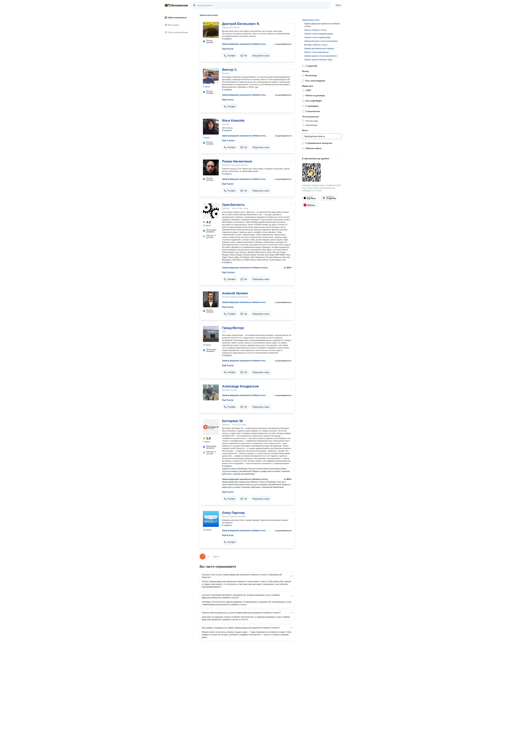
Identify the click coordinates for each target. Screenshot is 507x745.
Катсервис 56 (232, 421)
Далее (216, 556)
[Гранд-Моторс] (211, 334)
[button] (230, 56)
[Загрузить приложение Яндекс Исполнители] (322, 172)
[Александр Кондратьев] (211, 392)
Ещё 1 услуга (228, 140)
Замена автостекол (311, 20)
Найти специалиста (177, 17)
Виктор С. (230, 69)
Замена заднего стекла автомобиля (320, 56)
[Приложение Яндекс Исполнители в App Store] (310, 198)
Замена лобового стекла (315, 30)
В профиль (227, 39)
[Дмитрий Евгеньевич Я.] (211, 30)
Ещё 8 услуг (228, 49)
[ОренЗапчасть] (211, 211)
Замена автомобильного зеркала (319, 48)
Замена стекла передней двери (318, 34)
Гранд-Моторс (233, 328)
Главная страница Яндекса (166, 5)
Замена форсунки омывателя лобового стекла (244, 44)
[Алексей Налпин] (211, 299)
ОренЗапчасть (233, 204)
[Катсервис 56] (211, 427)
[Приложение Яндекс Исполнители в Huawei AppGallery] (310, 205)
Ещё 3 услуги (228, 272)
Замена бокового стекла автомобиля (321, 41)
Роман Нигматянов (237, 161)
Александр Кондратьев (240, 386)
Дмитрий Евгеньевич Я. (241, 24)
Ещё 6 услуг (228, 184)
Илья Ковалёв (233, 120)
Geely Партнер (233, 513)
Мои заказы (173, 25)
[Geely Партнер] (211, 519)
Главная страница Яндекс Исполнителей (176, 5)
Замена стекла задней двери (317, 37)
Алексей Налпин (235, 293)
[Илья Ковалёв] (211, 127)
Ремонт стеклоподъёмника (316, 52)
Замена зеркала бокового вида (318, 59)
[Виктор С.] (211, 76)
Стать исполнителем (178, 32)
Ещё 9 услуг (228, 307)
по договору (211, 236)
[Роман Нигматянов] (211, 167)
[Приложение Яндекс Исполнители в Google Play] (329, 198)
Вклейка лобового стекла (315, 45)
